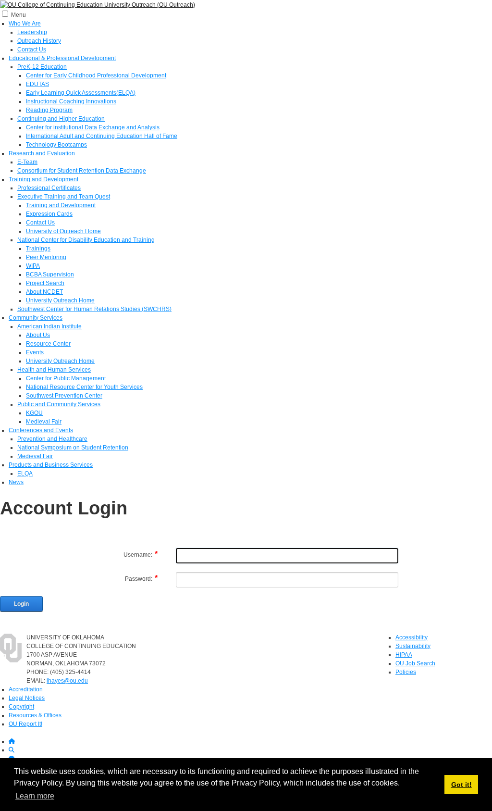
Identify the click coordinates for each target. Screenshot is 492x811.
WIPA (33, 265)
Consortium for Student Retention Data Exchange (81, 170)
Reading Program (49, 110)
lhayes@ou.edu (67, 680)
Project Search (45, 283)
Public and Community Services (58, 404)
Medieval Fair (44, 421)
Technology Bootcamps (56, 144)
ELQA (25, 473)
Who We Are (25, 23)
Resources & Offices (35, 715)
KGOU (34, 413)
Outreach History (39, 40)
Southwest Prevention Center (64, 395)
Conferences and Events (41, 430)
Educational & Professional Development (62, 58)
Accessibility (411, 637)
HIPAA (403, 654)
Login (21, 603)
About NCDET (44, 291)
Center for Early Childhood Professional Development (96, 75)
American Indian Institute (49, 326)
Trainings (38, 248)
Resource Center (48, 343)
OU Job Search (415, 663)
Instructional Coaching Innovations (71, 101)
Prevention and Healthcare (52, 439)
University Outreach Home (60, 300)
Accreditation (26, 689)
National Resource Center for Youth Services (84, 387)
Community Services (35, 317)
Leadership (32, 32)
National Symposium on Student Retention (72, 447)
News (16, 482)
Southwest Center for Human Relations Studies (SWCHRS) (94, 309)
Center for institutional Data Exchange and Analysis (93, 127)
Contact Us (31, 49)
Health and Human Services (54, 369)
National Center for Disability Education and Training (86, 240)
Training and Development (43, 179)
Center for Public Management (66, 378)
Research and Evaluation (42, 153)
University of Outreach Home (63, 231)
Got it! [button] (461, 784)
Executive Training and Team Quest (63, 196)
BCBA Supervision (50, 274)
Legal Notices (27, 698)
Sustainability (412, 646)
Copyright (21, 706)
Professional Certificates (49, 188)
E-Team (27, 162)
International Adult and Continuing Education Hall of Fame (101, 136)
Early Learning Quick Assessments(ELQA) (80, 92)
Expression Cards (49, 214)
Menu (18, 15)
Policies (405, 672)
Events (35, 352)
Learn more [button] (34, 796)
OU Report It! (25, 724)
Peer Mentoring (46, 257)
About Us (38, 335)
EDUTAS (37, 84)
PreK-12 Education (42, 66)
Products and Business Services (51, 465)
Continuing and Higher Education (61, 118)
